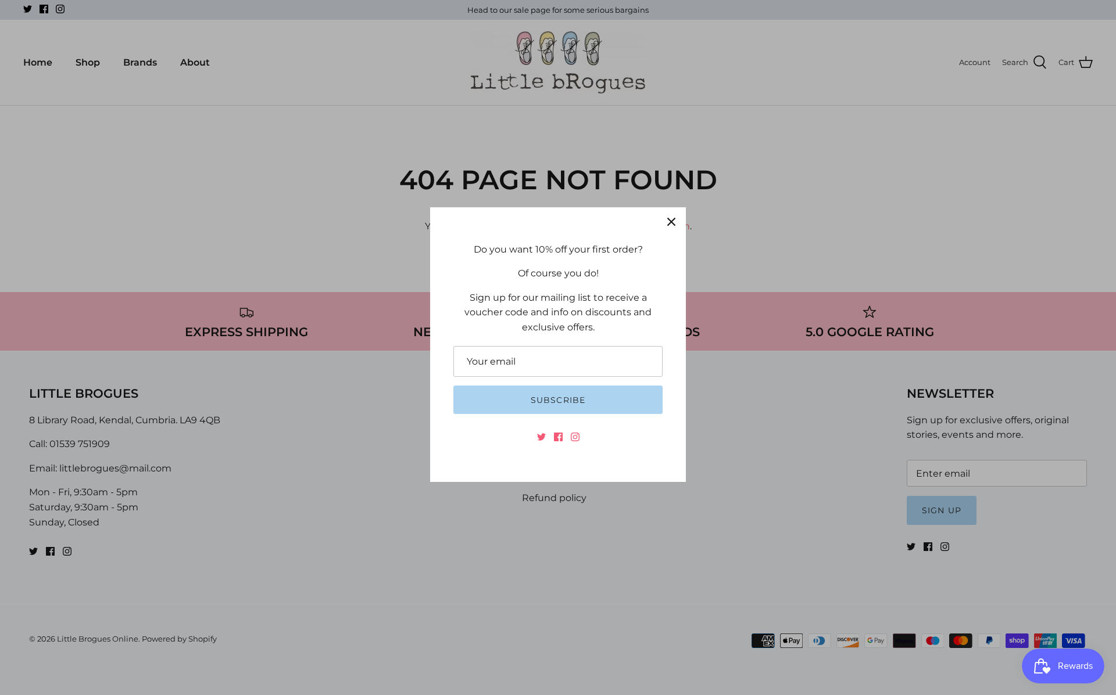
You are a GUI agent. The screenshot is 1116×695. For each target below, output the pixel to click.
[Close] (671, 222)
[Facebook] (558, 437)
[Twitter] (541, 437)
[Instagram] (575, 437)
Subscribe (558, 400)
